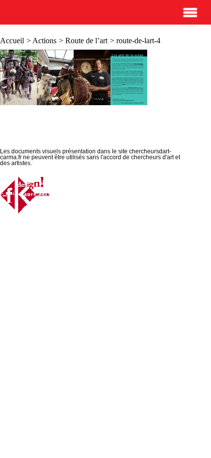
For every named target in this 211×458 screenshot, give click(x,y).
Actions (44, 40)
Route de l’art (86, 40)
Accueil (12, 40)
